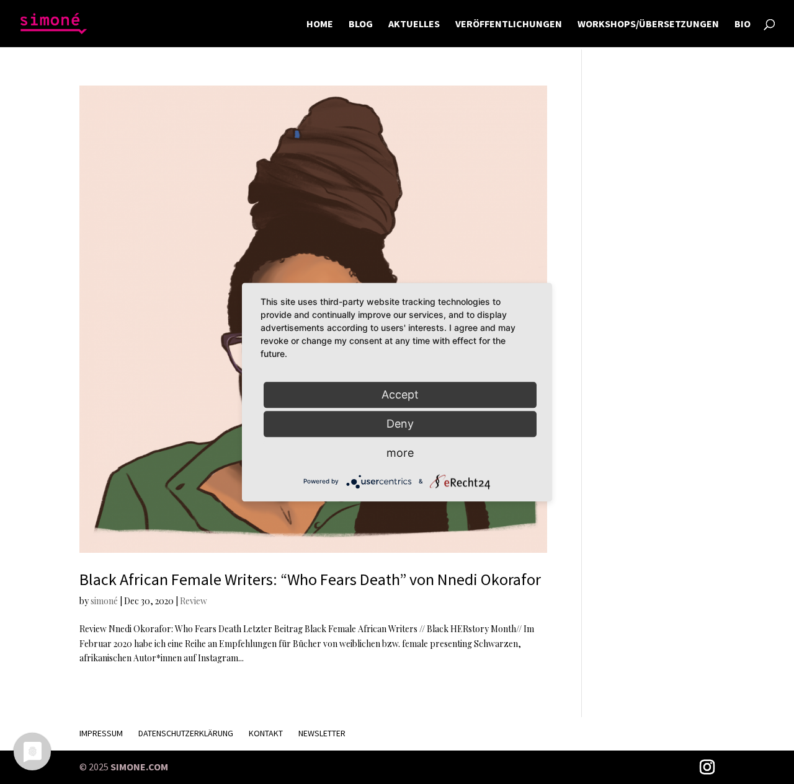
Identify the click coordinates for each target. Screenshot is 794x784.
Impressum (101, 733)
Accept (400, 394)
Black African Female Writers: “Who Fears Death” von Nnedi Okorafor (310, 579)
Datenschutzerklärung (185, 733)
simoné (104, 601)
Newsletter (322, 733)
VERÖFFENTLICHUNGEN (508, 24)
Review (193, 601)
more (400, 452)
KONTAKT (266, 733)
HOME (319, 24)
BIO (742, 24)
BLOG (361, 24)
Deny (400, 423)
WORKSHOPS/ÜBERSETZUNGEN (648, 24)
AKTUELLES (414, 24)
